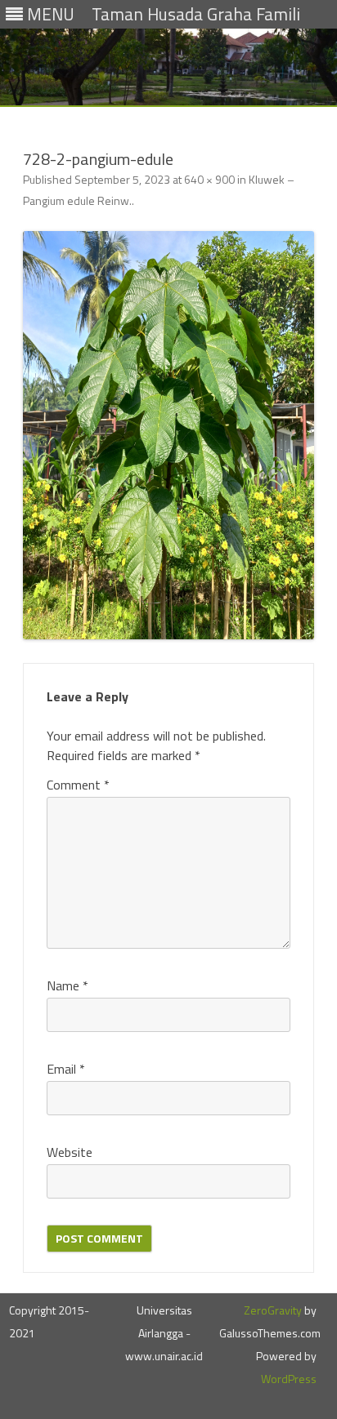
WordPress (289, 1378)
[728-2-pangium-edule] (168, 435)
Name (67, 985)
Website (69, 1152)
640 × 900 (209, 179)
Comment (78, 784)
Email (66, 1069)
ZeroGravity (273, 1310)
